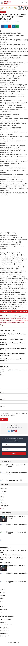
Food (2, 497)
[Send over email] (17, 26)
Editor (1, 21)
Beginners (4, 488)
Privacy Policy (3, 622)
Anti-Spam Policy (4, 636)
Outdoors (3, 503)
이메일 (2, 399)
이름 (1, 392)
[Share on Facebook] (2, 26)
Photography (4, 505)
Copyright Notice (4, 633)
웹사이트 (2, 406)
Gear (2, 500)
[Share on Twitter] (6, 26)
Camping (3, 11)
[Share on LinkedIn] (13, 26)
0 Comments (16, 21)
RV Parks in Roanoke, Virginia (14, 480)
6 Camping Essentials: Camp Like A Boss (17, 524)
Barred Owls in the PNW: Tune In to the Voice (12, 339)
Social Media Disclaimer (6, 625)
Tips (2, 508)
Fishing (3, 494)
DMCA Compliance (4, 630)
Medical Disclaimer (4, 627)
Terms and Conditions (5, 619)
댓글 (1, 374)
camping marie (16, 642)
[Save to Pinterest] (9, 26)
